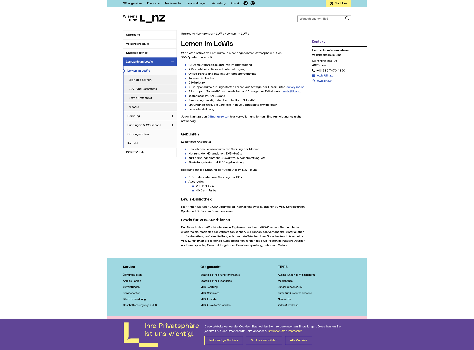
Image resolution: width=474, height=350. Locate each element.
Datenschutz (276, 330)
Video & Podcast (288, 305)
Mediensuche (173, 3)
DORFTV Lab (135, 152)
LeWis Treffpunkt (140, 97)
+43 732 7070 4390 (330, 70)
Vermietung (219, 3)
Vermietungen (131, 287)
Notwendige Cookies (223, 340)
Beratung (133, 116)
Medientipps (285, 281)
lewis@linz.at (295, 87)
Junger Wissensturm (290, 287)
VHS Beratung (209, 287)
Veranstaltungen (196, 3)
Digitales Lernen (140, 79)
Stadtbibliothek (137, 52)
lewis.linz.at (324, 80)
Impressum (295, 330)
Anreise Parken (132, 281)
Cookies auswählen (264, 340)
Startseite (133, 34)
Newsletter (284, 299)
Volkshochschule (137, 43)
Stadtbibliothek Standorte (216, 281)
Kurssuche (153, 3)
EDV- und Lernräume (143, 88)
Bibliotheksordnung (134, 299)
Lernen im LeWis (148, 70)
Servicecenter (131, 293)
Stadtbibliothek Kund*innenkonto (220, 275)
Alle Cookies (298, 340)
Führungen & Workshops (144, 125)
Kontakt (236, 3)
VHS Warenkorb (210, 293)
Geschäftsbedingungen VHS (140, 305)
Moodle (134, 107)
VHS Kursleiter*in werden (216, 305)
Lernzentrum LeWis (139, 61)
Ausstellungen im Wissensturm (296, 275)
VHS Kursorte (209, 299)
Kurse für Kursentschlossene (295, 293)
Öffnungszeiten (132, 3)
